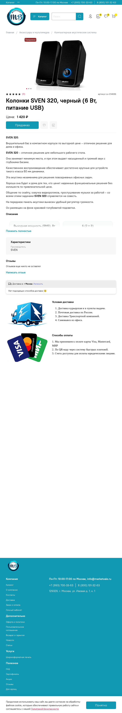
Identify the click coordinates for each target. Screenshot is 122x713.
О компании (12, 589)
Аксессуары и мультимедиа (34, 32)
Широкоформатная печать (18, 657)
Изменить (38, 283)
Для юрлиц (11, 689)
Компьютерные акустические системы (75, 32)
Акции (9, 679)
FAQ (8, 669)
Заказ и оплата (13, 605)
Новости (10, 640)
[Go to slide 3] (30, 88)
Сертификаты (12, 674)
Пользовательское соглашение (15, 628)
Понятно (101, 705)
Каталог (10, 2)
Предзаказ (22, 125)
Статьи (9, 645)
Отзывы (9, 684)
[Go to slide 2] (28, 88)
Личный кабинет (14, 610)
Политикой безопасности (45, 708)
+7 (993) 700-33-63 (81, 2)
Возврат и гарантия (15, 635)
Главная (10, 32)
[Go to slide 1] (26, 88)
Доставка (10, 600)
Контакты (10, 595)
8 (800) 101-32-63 (106, 2)
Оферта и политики (15, 622)
